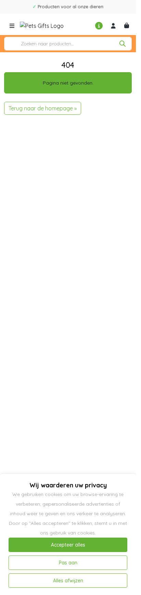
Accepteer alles (68, 545)
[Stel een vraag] (99, 26)
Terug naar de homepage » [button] (43, 108)
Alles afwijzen (68, 580)
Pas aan (68, 563)
